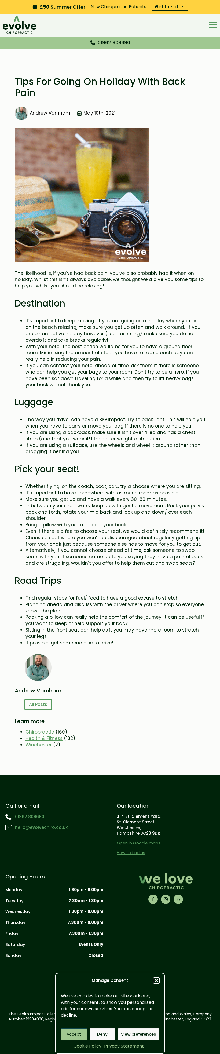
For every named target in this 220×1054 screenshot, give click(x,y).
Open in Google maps (138, 843)
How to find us (131, 852)
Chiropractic (39, 732)
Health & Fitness (44, 738)
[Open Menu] (213, 25)
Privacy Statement (124, 1046)
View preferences (138, 1034)
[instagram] (165, 899)
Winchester (38, 745)
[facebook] (153, 899)
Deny (102, 1034)
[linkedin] (178, 899)
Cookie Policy (87, 1046)
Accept (74, 1034)
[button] (156, 980)
